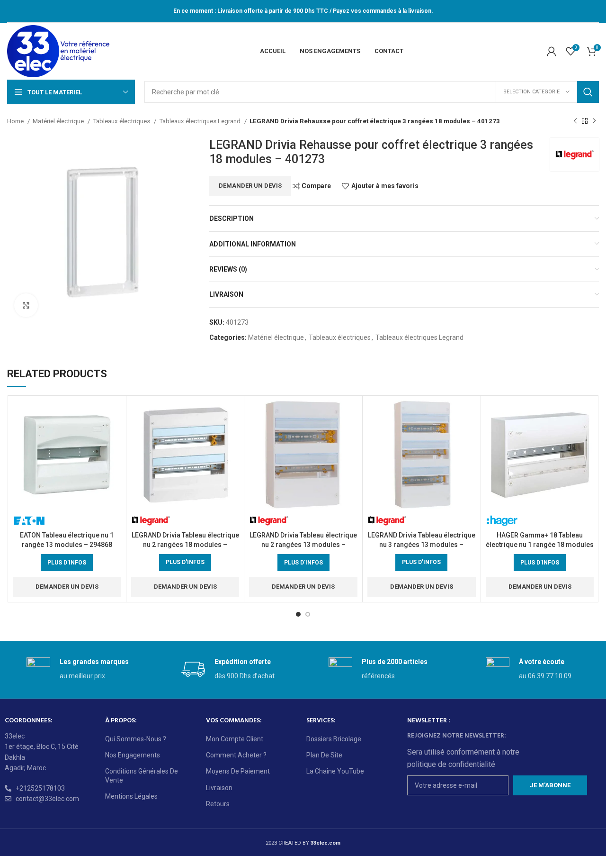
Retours (218, 804)
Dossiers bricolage (333, 739)
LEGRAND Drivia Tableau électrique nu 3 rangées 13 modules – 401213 (421, 544)
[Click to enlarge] (26, 305)
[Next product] (594, 121)
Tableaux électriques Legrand (200, 121)
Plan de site (324, 755)
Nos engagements (132, 755)
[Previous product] (575, 121)
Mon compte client (234, 739)
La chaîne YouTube (335, 771)
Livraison (219, 788)
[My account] (551, 51)
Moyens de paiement (238, 771)
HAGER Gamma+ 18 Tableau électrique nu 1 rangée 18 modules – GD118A (540, 544)
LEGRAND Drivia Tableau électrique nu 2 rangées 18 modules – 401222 (185, 544)
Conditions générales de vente (141, 775)
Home (16, 121)
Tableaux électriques (122, 121)
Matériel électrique (59, 121)
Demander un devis (250, 185)
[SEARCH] (588, 92)
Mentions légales (131, 796)
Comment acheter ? (236, 755)
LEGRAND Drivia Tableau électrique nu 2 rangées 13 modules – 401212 (303, 544)
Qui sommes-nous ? (135, 739)
